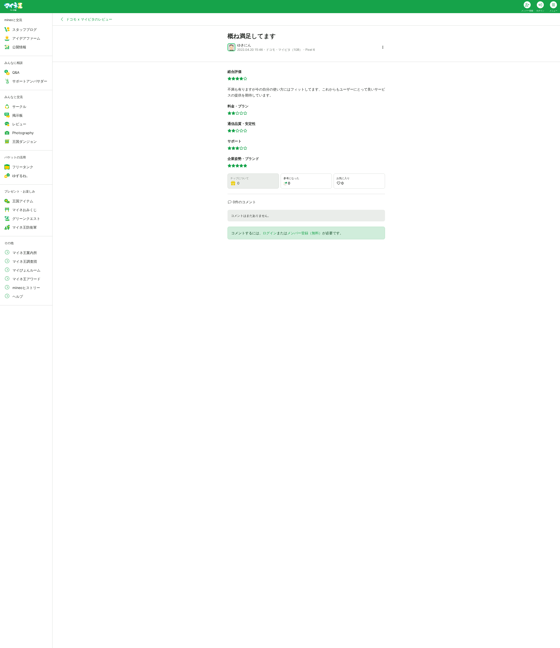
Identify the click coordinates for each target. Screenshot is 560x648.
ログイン (270, 233)
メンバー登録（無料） (304, 233)
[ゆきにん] (231, 47)
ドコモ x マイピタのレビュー (88, 19)
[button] (383, 47)
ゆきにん (244, 45)
